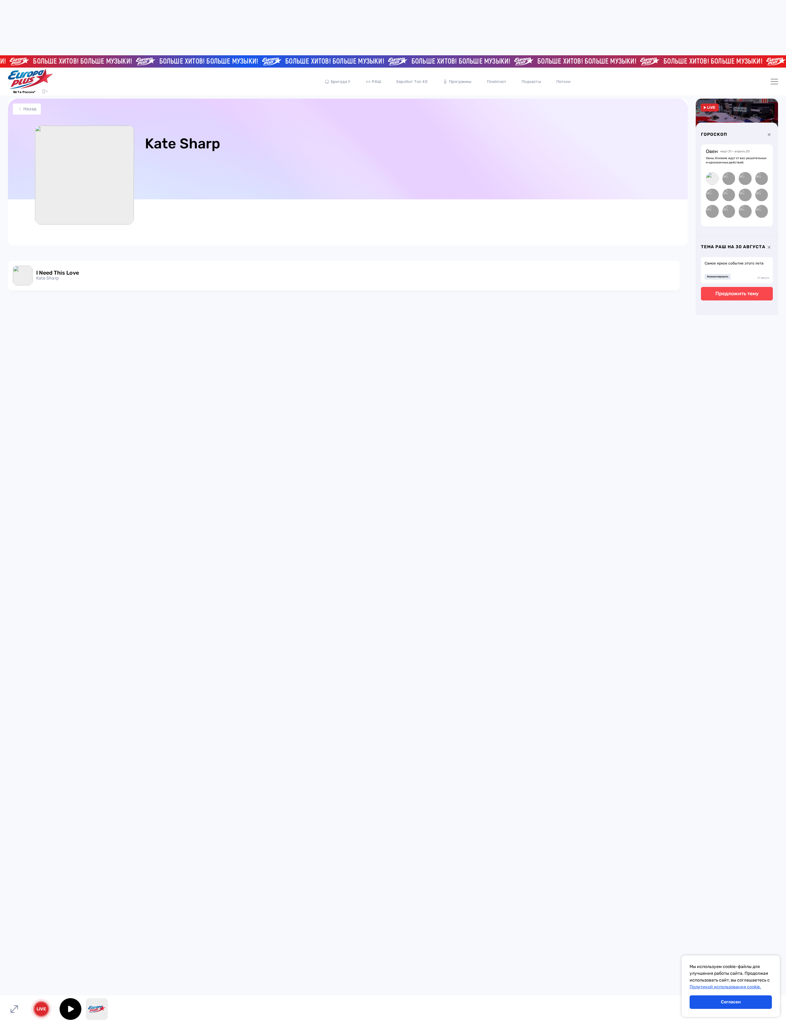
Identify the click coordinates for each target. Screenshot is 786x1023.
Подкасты (531, 81)
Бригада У (341, 81)
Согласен (731, 1002)
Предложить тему (737, 293)
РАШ (376, 81)
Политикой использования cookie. (725, 987)
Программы (460, 81)
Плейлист (497, 81)
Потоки (563, 81)
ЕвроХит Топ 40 (411, 81)
